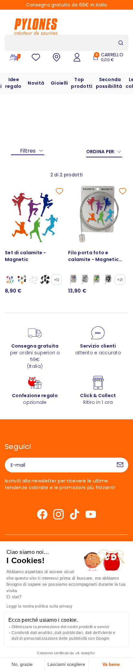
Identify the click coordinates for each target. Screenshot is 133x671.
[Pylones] (36, 26)
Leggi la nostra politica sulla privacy (39, 606)
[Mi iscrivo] (120, 465)
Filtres (28, 150)
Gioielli (59, 83)
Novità (36, 83)
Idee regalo (13, 82)
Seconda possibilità (109, 82)
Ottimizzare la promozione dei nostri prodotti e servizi (60, 627)
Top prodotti (81, 82)
